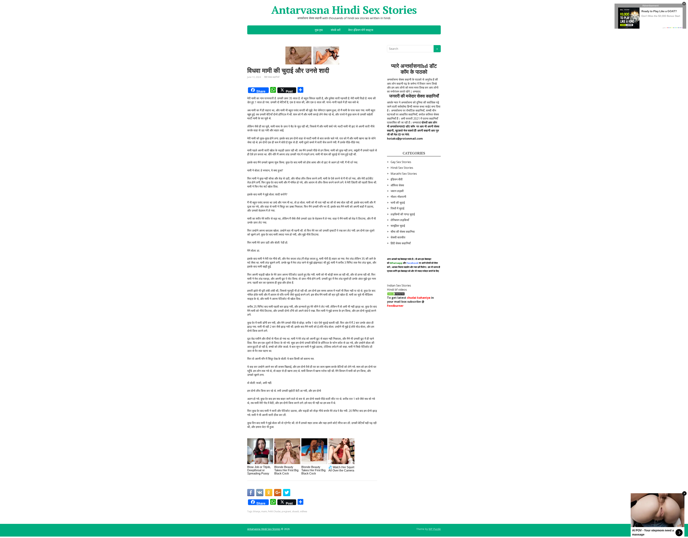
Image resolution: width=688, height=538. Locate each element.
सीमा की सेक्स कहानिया (403, 232)
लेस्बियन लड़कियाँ (400, 220)
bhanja (256, 511)
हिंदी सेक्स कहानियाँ (271, 77)
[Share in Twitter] (286, 492)
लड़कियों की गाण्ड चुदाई (403, 214)
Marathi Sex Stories (404, 174)
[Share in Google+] (277, 492)
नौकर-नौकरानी (398, 197)
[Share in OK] (268, 492)
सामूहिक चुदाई (398, 226)
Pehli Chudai (274, 511)
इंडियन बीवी (397, 179)
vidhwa (303, 511)
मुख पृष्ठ (319, 30)
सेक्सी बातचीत (398, 237)
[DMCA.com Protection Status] (396, 293)
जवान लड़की (397, 191)
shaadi (295, 511)
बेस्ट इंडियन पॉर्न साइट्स (360, 30)
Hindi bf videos (397, 290)
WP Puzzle (435, 529)
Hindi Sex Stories (402, 168)
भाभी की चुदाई (398, 203)
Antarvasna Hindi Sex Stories (344, 9)
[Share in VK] (259, 492)
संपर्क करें (335, 30)
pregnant (286, 511)
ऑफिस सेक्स (397, 185)
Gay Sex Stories (401, 162)
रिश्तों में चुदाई (397, 208)
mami (264, 511)
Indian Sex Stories (399, 285)
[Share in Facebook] (250, 492)
